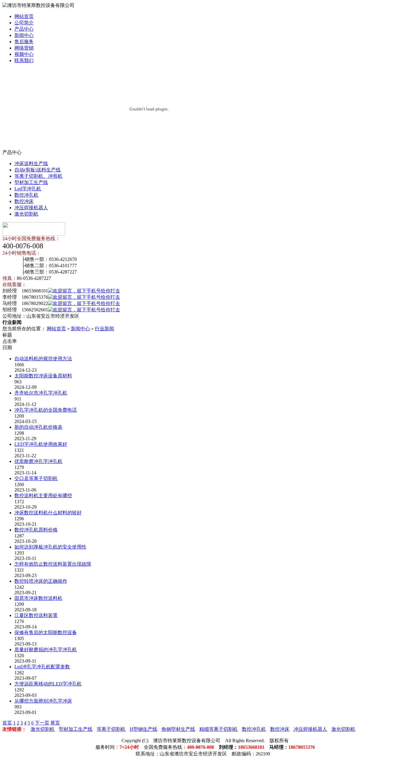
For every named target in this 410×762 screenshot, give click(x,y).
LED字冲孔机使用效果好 (40, 444)
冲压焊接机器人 (31, 207)
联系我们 (24, 60)
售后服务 (24, 41)
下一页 (42, 722)
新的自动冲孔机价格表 (38, 427)
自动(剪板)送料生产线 (37, 169)
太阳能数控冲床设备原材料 (43, 375)
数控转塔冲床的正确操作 (40, 581)
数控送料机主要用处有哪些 (43, 495)
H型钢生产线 (143, 729)
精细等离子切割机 (218, 729)
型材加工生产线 (31, 182)
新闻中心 (24, 35)
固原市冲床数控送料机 (38, 598)
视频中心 (24, 54)
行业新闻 (104, 328)
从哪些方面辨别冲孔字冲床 (43, 700)
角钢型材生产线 (178, 729)
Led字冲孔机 (27, 188)
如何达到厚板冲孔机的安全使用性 (50, 546)
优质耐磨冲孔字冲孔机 (38, 461)
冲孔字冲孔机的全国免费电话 (45, 410)
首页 (7, 722)
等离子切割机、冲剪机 (38, 176)
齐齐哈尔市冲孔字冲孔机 (40, 392)
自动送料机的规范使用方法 (43, 358)
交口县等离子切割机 (36, 478)
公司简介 (24, 22)
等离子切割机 (111, 729)
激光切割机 (26, 213)
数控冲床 (24, 201)
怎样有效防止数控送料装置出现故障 (52, 564)
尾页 (55, 722)
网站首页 (24, 16)
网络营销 (24, 47)
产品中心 (24, 29)
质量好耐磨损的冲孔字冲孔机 (45, 649)
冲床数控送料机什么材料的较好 (48, 512)
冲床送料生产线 (31, 163)
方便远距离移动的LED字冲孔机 (48, 683)
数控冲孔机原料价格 (36, 529)
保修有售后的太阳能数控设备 (45, 632)
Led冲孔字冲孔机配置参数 (42, 666)
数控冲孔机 (26, 195)
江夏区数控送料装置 (36, 615)
